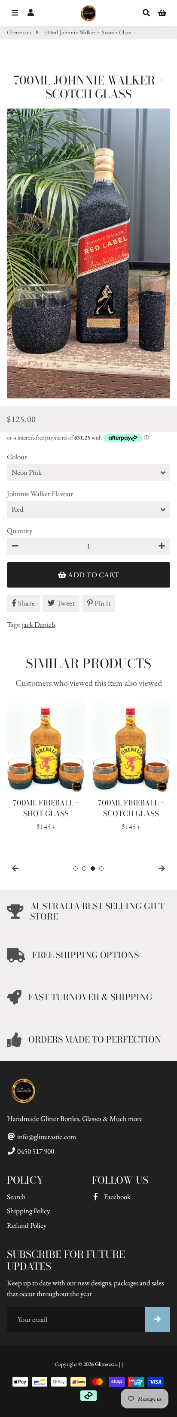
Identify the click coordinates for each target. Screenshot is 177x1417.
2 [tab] (84, 868)
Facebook (117, 1196)
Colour (17, 456)
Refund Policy (26, 1225)
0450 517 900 (35, 1151)
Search (16, 1196)
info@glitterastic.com (46, 1136)
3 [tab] (93, 868)
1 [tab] (75, 868)
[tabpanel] (46, 764)
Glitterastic (19, 32)
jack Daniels (38, 624)
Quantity (19, 530)
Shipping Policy (28, 1210)
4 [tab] (101, 868)
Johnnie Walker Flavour (40, 493)
